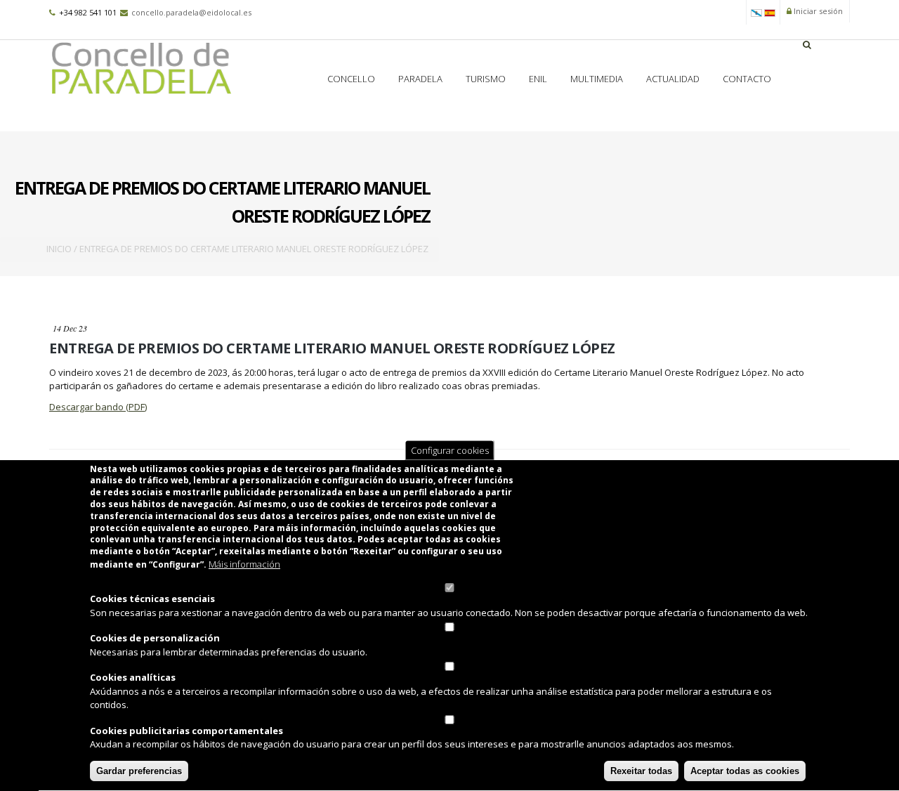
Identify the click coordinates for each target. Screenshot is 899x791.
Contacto (747, 78)
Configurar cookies (450, 450)
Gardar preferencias (139, 771)
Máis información (244, 564)
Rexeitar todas (641, 771)
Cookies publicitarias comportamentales (186, 731)
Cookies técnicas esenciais (152, 599)
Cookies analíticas (133, 678)
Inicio (59, 248)
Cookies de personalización (155, 638)
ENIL (538, 78)
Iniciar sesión (817, 11)
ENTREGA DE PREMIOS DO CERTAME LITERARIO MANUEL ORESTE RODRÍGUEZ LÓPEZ (332, 348)
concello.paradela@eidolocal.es (191, 12)
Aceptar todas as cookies (744, 771)
